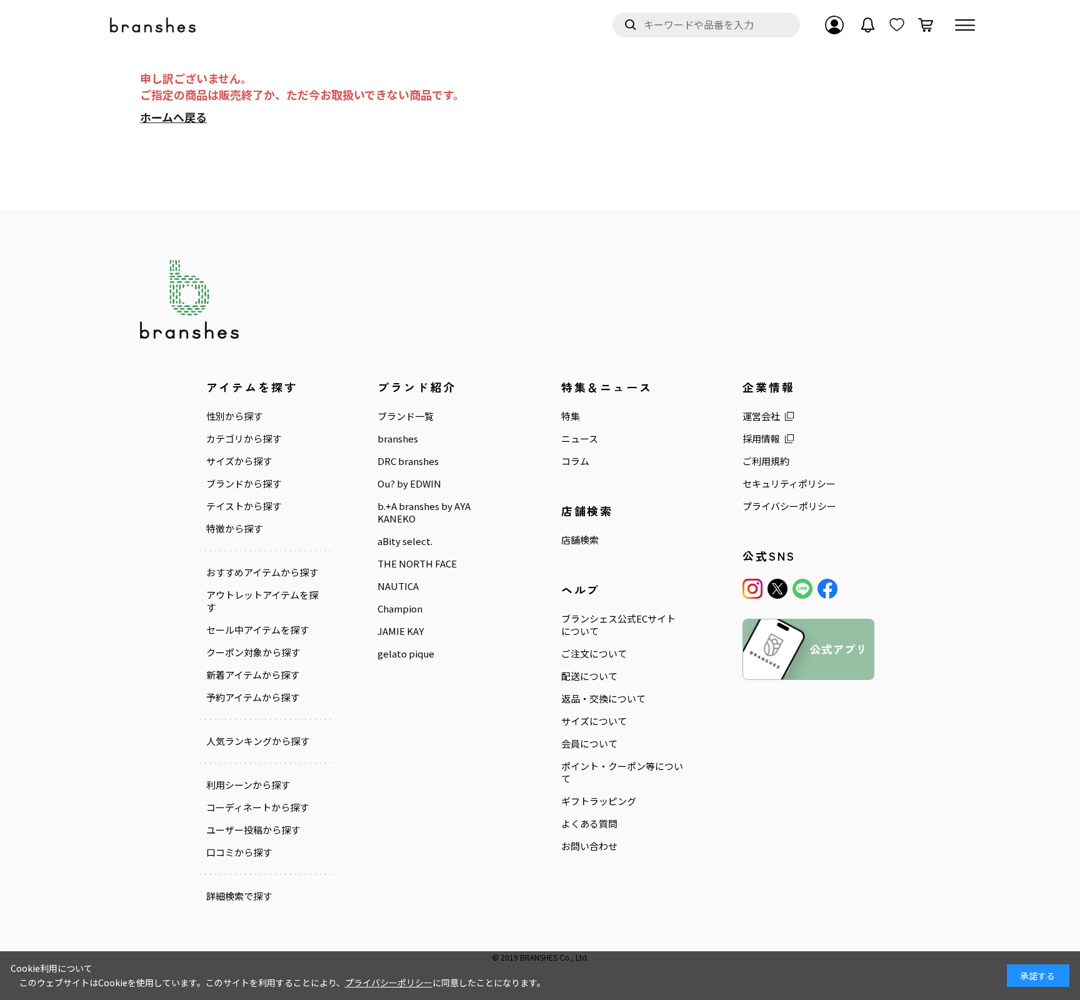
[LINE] (802, 589)
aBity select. (405, 541)
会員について (589, 744)
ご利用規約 (765, 461)
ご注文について (594, 654)
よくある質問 (589, 824)
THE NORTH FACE (417, 564)
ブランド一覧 (406, 416)
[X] (778, 589)
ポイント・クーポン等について (622, 772)
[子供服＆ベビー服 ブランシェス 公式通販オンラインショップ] (154, 25)
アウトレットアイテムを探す (262, 601)
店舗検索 (580, 540)
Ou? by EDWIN (409, 484)
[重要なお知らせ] (868, 25)
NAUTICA (398, 586)
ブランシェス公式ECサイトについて (618, 625)
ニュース (579, 438)
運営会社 (761, 416)
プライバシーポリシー (789, 506)
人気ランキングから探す (257, 741)
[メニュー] (965, 25)
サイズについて (594, 721)
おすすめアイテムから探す (262, 572)
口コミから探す (239, 852)
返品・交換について (603, 698)
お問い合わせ (589, 846)
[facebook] (828, 589)
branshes (398, 438)
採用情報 (761, 438)
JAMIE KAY (401, 631)
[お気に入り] (896, 25)
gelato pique (406, 654)
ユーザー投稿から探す (253, 830)
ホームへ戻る (173, 117)
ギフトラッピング (598, 801)
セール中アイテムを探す (257, 630)
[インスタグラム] (752, 589)
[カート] (925, 25)
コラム (575, 461)
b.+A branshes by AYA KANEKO (424, 512)
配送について (589, 676)
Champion (400, 608)
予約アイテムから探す (252, 697)
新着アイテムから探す (252, 675)
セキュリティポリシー (789, 484)
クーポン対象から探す (253, 652)
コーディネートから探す (257, 807)
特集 (570, 416)
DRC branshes (408, 461)
